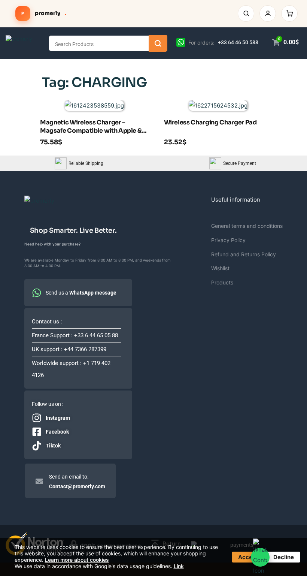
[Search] (246, 13)
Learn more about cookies (77, 560)
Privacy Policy (228, 240)
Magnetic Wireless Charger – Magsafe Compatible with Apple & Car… (91, 127)
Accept (248, 557)
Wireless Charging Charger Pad (210, 122)
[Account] (267, 13)
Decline (283, 557)
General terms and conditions (247, 226)
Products (222, 282)
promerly (43, 13)
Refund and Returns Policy (243, 254)
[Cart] (289, 13)
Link (179, 566)
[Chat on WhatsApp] (180, 42)
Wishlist (220, 268)
